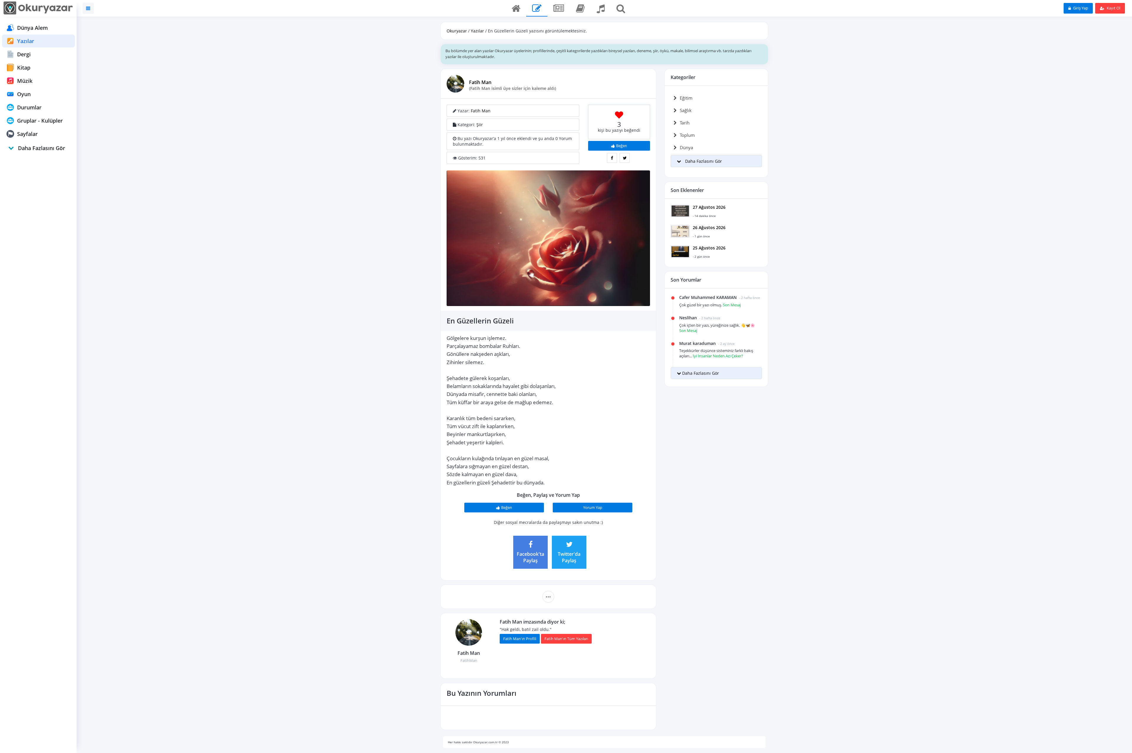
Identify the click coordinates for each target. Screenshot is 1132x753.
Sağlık (686, 110)
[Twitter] (625, 158)
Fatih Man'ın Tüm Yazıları (566, 638)
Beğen (621, 145)
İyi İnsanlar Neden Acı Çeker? (718, 356)
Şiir (479, 124)
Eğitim (686, 98)
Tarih (685, 123)
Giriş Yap (1080, 8)
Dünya (686, 147)
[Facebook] (612, 158)
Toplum (687, 135)
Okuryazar (457, 31)
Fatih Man (480, 82)
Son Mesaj (732, 305)
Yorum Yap (592, 507)
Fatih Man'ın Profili (519, 638)
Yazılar (477, 31)
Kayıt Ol (1113, 8)
